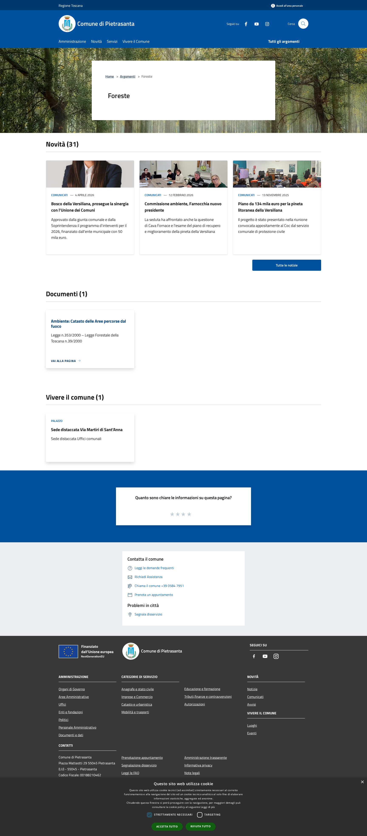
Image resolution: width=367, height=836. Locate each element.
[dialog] (183, 807)
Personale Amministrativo (77, 727)
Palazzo (56, 421)
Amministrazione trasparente (205, 757)
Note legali (192, 772)
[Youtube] (255, 23)
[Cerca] (303, 24)
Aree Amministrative (74, 696)
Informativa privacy (198, 765)
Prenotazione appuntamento (142, 757)
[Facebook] (244, 23)
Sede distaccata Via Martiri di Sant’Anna (87, 429)
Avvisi (251, 704)
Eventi (252, 733)
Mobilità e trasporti (135, 712)
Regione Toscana (71, 5)
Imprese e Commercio (136, 696)
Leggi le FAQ (130, 772)
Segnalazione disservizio (139, 765)
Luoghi (252, 725)
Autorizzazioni (194, 704)
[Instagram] (265, 23)
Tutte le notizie (287, 265)
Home (109, 76)
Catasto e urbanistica (136, 704)
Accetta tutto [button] (167, 826)
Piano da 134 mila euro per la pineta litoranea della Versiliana (270, 206)
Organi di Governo (72, 689)
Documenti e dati (71, 735)
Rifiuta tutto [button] (201, 826)
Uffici (62, 704)
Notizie (252, 689)
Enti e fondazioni (71, 712)
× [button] (362, 782)
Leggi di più (208, 807)
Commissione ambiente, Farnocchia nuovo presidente (183, 206)
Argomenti (127, 76)
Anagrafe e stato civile (137, 689)
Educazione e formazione (202, 688)
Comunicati (59, 195)
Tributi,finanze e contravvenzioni (208, 696)
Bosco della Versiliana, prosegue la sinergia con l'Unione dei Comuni (89, 206)
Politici (63, 719)
